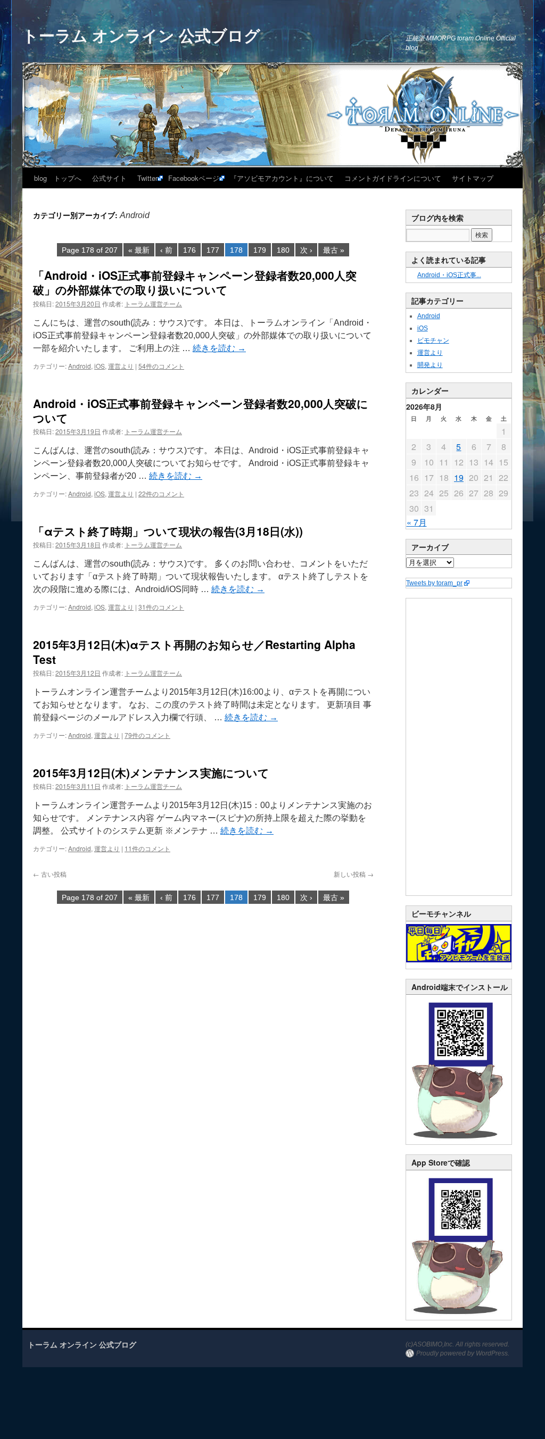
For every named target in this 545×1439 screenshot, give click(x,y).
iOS (99, 365)
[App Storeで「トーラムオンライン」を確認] (458, 1317)
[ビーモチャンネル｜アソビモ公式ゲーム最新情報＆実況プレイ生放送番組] (458, 943)
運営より (121, 365)
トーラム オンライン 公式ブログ (141, 34)
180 (283, 250)
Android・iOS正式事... (449, 275)
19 (459, 477)
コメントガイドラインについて (392, 178)
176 (189, 250)
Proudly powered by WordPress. (462, 1353)
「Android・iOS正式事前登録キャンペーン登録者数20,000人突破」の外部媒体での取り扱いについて (195, 282)
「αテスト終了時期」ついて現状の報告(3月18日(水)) (168, 531)
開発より (430, 365)
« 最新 (139, 250)
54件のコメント (161, 365)
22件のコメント (161, 493)
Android (79, 365)
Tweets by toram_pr (434, 583)
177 (213, 250)
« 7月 (417, 522)
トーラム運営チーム (153, 303)
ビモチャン (433, 340)
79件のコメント (147, 734)
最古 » (333, 250)
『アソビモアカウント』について (282, 178)
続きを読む (219, 348)
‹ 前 (166, 250)
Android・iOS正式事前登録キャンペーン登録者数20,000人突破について (200, 410)
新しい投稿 (354, 873)
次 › (306, 250)
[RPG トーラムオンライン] (458, 1142)
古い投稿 (50, 873)
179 (259, 250)
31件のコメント (161, 606)
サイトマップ (472, 178)
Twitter (147, 178)
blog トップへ (57, 178)
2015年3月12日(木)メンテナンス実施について (151, 772)
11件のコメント (147, 848)
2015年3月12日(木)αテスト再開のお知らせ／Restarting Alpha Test (194, 651)
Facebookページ (193, 178)
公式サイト (109, 178)
